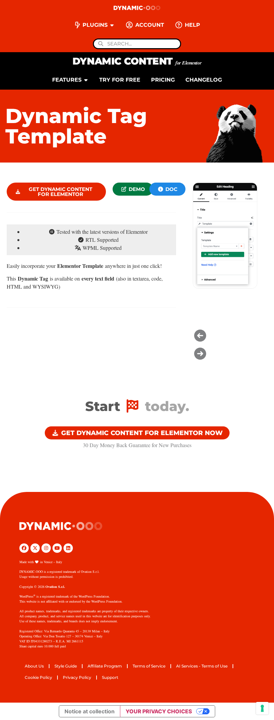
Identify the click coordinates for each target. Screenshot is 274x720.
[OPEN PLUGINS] (112, 25)
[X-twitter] (35, 548)
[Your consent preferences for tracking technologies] (262, 708)
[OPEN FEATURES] (86, 80)
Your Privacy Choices (159, 711)
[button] (133, 189)
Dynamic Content (137, 61)
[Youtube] (57, 548)
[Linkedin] (68, 548)
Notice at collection (89, 711)
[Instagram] (46, 548)
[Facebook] (24, 548)
